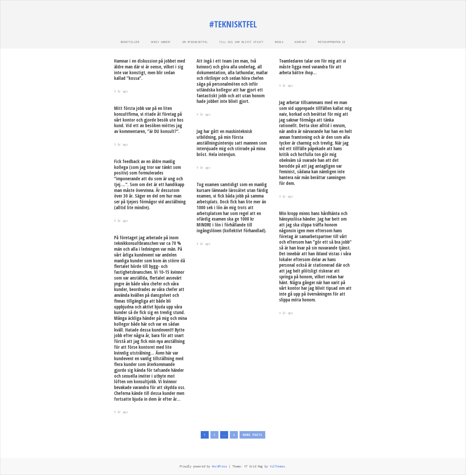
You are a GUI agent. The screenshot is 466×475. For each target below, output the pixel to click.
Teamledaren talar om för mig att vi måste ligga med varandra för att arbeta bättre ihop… (312, 67)
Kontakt (301, 42)
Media (279, 42)
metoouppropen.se (331, 42)
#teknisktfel (233, 24)
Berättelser (130, 42)
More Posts (252, 435)
